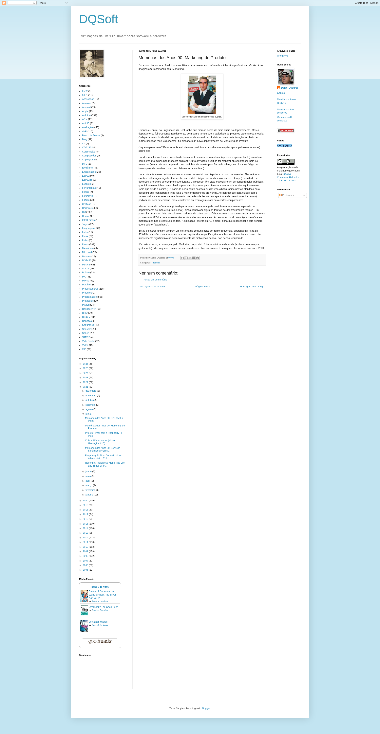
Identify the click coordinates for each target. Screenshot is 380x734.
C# (83, 143)
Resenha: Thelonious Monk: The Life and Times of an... (105, 464)
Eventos (86, 184)
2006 (86, 565)
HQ (84, 212)
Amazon (86, 103)
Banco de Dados (91, 135)
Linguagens (88, 228)
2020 (86, 500)
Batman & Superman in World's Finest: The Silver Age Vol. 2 (102, 595)
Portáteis (87, 284)
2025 (86, 368)
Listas (85, 240)
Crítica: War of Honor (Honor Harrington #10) (100, 442)
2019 (86, 505)
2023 (86, 377)
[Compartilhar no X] (190, 258)
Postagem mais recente (152, 286)
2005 (86, 569)
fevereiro (91, 490)
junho (89, 471)
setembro (91, 404)
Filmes (85, 191)
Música (86, 264)
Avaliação (87, 127)
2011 (86, 542)
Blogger (206, 708)
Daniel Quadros (289, 87)
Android (86, 107)
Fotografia (87, 196)
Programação (89, 296)
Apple (85, 111)
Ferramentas (89, 188)
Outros (85, 268)
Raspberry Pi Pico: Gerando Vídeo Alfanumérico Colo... (103, 457)
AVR (84, 131)
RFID (85, 313)
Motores (86, 256)
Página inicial (202, 286)
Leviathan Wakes (98, 621)
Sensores (87, 329)
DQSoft (98, 19)
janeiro (90, 494)
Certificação (88, 151)
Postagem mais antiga (252, 286)
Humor (85, 216)
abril (88, 480)
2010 (86, 547)
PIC (84, 276)
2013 (86, 532)
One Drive (282, 55)
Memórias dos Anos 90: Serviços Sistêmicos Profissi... (102, 449)
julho (88, 414)
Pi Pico (86, 272)
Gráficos (86, 204)
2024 (86, 373)
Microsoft (87, 252)
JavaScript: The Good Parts (103, 607)
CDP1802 (87, 147)
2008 (86, 556)
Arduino (86, 115)
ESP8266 (87, 179)
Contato (281, 93)
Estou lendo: (100, 586)
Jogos (85, 224)
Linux (85, 236)
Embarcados (89, 171)
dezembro (91, 390)
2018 (86, 509)
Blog (84, 139)
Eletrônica (87, 167)
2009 (86, 551)
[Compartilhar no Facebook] (194, 258)
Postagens (288, 195)
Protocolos (88, 300)
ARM (84, 119)
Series (85, 333)
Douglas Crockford (100, 610)
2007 (86, 560)
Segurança (88, 325)
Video (85, 345)
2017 (86, 514)
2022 (86, 382)
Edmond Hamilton (100, 601)
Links (85, 232)
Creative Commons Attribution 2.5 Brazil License (288, 177)
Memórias (87, 248)
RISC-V (86, 317)
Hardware (87, 208)
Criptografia (88, 159)
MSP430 (86, 260)
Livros (85, 244)
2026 (86, 363)
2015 (86, 523)
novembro (91, 395)
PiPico (85, 280)
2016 (86, 519)
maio (88, 476)
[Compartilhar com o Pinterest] (198, 258)
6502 (85, 91)
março (89, 485)
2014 (86, 528)
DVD (84, 163)
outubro (90, 400)
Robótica (87, 321)
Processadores (90, 288)
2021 (86, 386)
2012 (86, 537)
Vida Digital (88, 341)
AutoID (85, 123)
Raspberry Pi (89, 309)
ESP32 (86, 175)
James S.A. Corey (100, 625)
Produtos (156, 262)
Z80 (84, 349)
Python (86, 304)
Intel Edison (88, 220)
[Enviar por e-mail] (182, 258)
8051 (85, 95)
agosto (89, 409)
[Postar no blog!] (186, 258)
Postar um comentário (155, 279)
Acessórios (88, 99)
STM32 (86, 337)
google (86, 200)
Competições (89, 155)
